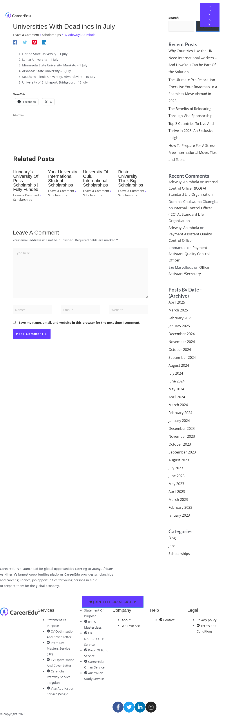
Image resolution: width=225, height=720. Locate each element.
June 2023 (177, 475)
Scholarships (51, 35)
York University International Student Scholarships (62, 178)
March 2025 (178, 310)
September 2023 (182, 452)
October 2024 (180, 349)
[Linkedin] (44, 42)
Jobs (172, 545)
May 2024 (176, 389)
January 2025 (179, 326)
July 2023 (176, 468)
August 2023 (179, 460)
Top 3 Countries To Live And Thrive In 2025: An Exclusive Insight (191, 130)
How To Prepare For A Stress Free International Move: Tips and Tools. (193, 152)
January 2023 (179, 515)
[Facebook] (15, 42)
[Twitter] (25, 42)
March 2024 (178, 404)
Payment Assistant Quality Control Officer (189, 254)
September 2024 (182, 357)
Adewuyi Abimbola (184, 182)
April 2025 (177, 302)
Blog (172, 537)
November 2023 (182, 436)
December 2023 (182, 428)
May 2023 (176, 483)
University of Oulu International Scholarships (95, 178)
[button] (107, 12)
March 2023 (178, 499)
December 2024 (182, 333)
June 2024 (177, 381)
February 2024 (180, 412)
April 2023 (177, 491)
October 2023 (180, 444)
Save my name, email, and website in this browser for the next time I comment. (79, 322)
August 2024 (179, 365)
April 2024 (177, 397)
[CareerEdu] (18, 15)
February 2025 (180, 318)
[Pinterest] (34, 42)
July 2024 (176, 373)
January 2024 (179, 420)
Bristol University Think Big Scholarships (130, 178)
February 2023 (180, 507)
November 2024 (182, 341)
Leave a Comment (26, 35)
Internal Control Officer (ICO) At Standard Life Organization (193, 188)
